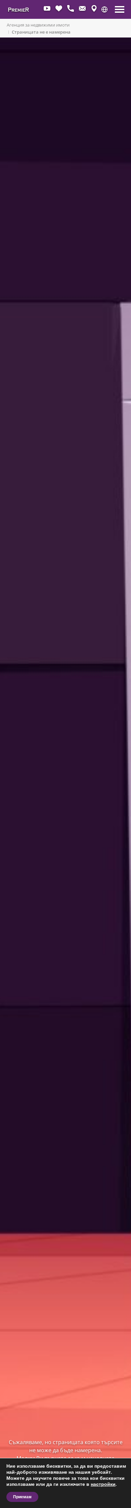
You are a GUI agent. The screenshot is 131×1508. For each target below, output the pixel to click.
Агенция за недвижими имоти (38, 25)
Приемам (22, 1497)
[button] (104, 9)
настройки (103, 1484)
